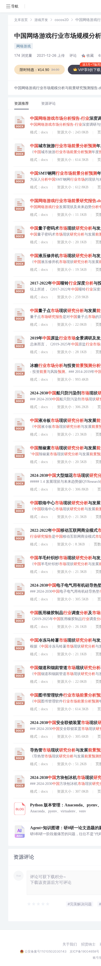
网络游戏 (23, 46)
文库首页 (21, 20)
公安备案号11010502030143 (46, 951)
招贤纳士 (88, 944)
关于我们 (69, 944)
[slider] (39, 904)
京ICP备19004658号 (84, 951)
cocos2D (62, 20)
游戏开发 (41, 20)
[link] (21, 19)
